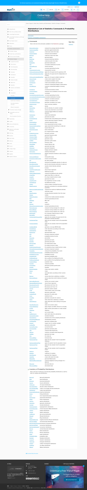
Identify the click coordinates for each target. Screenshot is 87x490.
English (11, 486)
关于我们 (9, 463)
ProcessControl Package (14, 56)
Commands (13, 98)
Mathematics (11, 43)
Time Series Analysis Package (15, 109)
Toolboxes (11, 151)
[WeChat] (38, 478)
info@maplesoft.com (32, 473)
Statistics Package (13, 59)
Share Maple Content (13, 40)
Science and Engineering (13, 124)
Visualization (13, 92)
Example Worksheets (15, 61)
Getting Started (12, 29)
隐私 (32, 487)
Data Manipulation (14, 66)
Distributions (13, 74)
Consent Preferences (37, 487)
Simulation (13, 85)
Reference (11, 140)
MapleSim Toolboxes (13, 156)
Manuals (10, 146)
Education (11, 135)
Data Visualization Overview (15, 116)
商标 (42, 487)
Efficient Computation (15, 107)
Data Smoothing (14, 69)
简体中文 (27, 486)
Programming (11, 118)
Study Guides (11, 138)
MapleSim (11, 153)
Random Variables (14, 79)
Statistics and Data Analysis (14, 48)
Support (31, 23)
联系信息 (28, 463)
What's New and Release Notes (15, 31)
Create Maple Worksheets (14, 34)
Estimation (13, 72)
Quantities (13, 77)
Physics (10, 46)
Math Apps (11, 133)
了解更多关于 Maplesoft (11, 477)
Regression (13, 82)
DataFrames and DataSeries (15, 53)
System (10, 143)
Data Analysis (13, 64)
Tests (12, 90)
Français (15, 486)
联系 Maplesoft (70, 6)
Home (27, 23)
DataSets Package (13, 51)
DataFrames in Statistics (15, 100)
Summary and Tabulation (15, 87)
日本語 (23, 486)
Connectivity (11, 126)
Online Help (36, 23)
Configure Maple (12, 148)
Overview (12, 95)
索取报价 (77, 6)
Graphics (11, 121)
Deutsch (19, 486)
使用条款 (28, 487)
